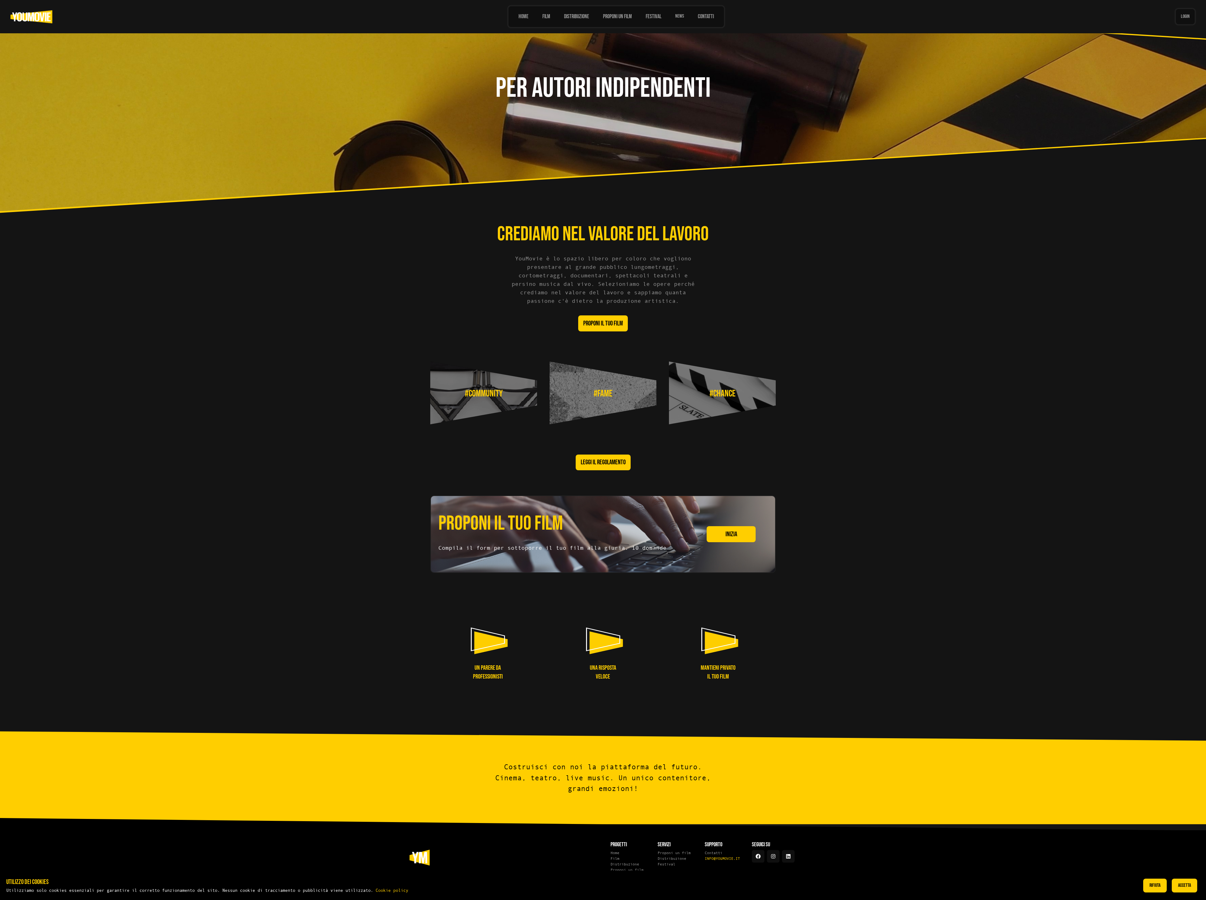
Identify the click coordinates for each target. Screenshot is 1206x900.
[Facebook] (758, 856)
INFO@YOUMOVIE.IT (722, 858)
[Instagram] (773, 856)
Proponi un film (627, 870)
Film (615, 858)
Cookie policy (392, 890)
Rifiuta (1154, 885)
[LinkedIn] (788, 856)
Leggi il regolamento (603, 462)
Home (615, 853)
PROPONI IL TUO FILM (603, 323)
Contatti (713, 853)
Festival (666, 864)
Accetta (1184, 885)
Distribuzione (625, 864)
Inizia (731, 534)
